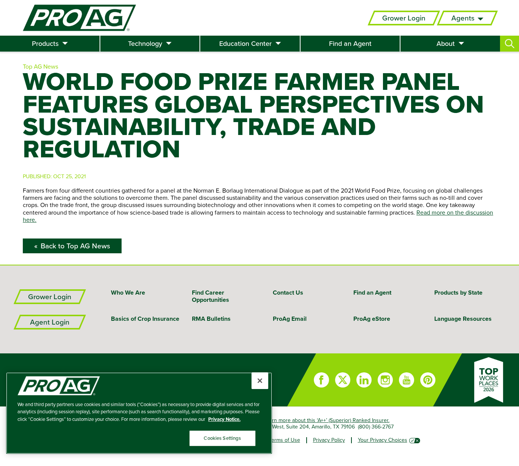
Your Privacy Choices (382, 440)
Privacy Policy (329, 440)
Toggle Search (509, 44)
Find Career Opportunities (210, 296)
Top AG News (40, 66)
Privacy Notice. (224, 419)
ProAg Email (290, 318)
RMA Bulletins (211, 318)
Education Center (245, 44)
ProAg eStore (371, 318)
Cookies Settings (222, 438)
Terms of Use (284, 440)
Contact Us (288, 292)
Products (45, 44)
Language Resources (463, 318)
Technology (145, 44)
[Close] (260, 380)
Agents (463, 18)
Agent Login (50, 322)
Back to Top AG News (75, 245)
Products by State (458, 292)
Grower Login (404, 18)
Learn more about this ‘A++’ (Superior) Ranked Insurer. (326, 420)
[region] (139, 413)
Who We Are (128, 292)
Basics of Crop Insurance (145, 318)
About (446, 44)
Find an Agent (350, 44)
